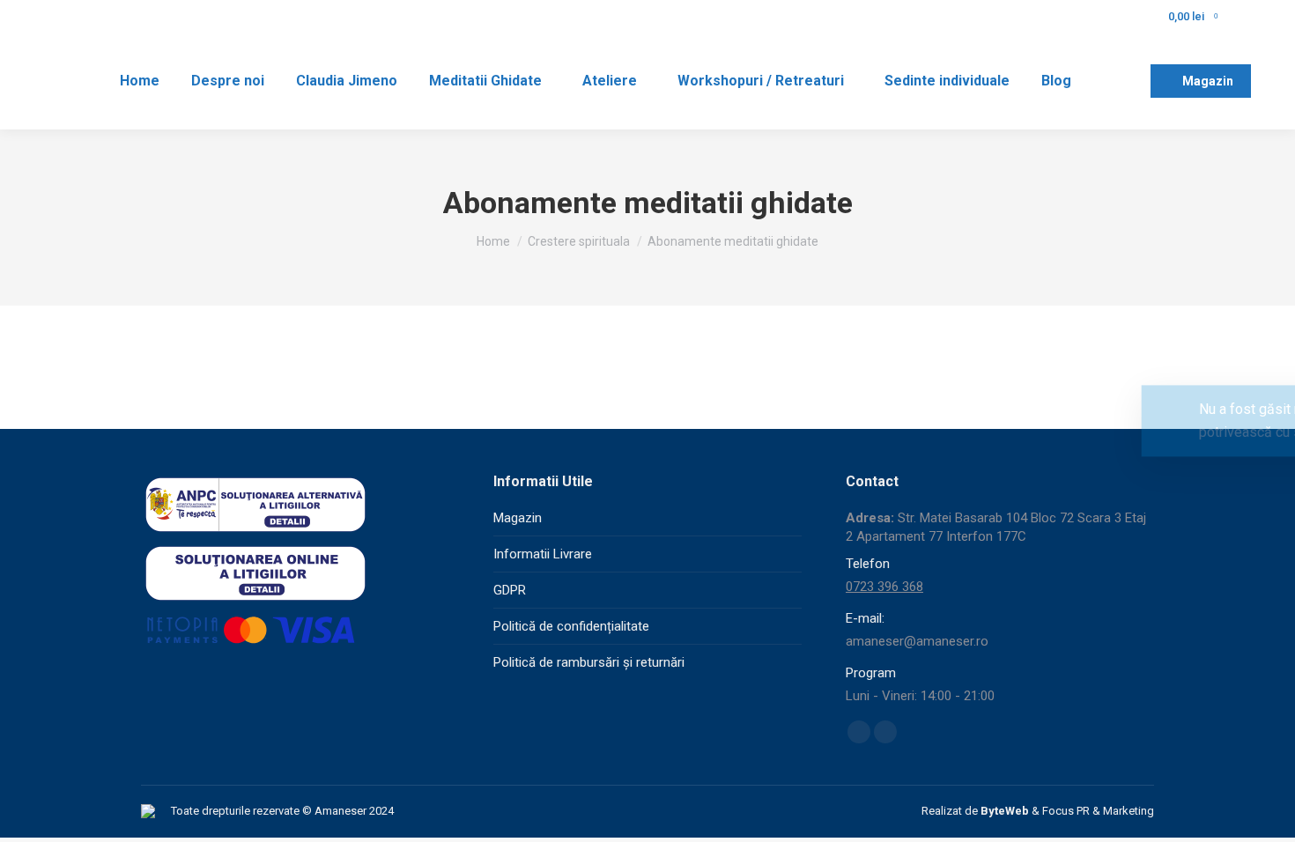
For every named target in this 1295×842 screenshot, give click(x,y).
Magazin (517, 518)
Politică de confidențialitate (571, 626)
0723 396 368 (884, 587)
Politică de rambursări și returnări (588, 662)
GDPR (509, 590)
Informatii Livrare (542, 554)
